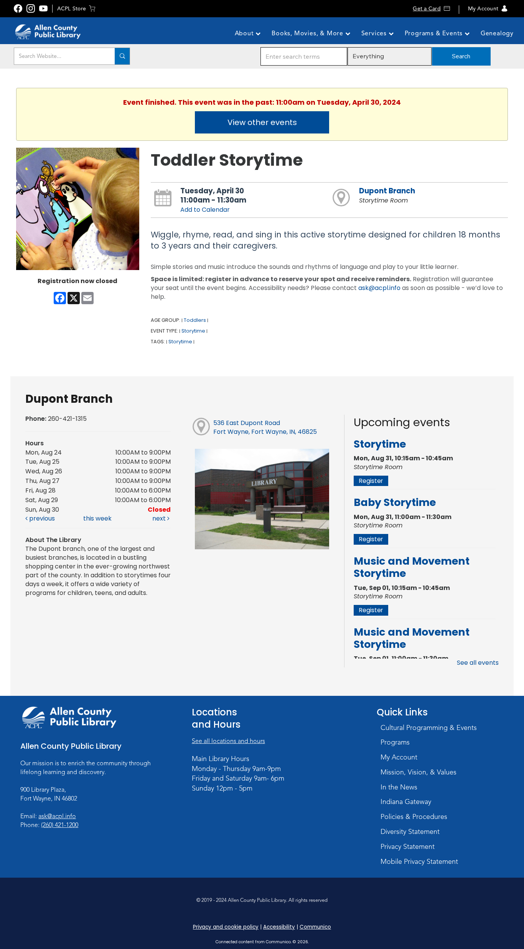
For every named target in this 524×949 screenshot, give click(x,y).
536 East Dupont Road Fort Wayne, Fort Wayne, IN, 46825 (265, 427)
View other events (262, 122)
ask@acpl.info (379, 287)
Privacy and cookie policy (226, 927)
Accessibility (279, 927)
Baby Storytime (395, 502)
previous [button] (41, 518)
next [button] (159, 518)
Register (371, 481)
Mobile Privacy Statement (419, 861)
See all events (478, 662)
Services (375, 33)
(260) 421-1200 (59, 825)
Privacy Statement (408, 846)
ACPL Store (71, 8)
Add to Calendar (205, 209)
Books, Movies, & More (308, 33)
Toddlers (195, 320)
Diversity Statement (410, 831)
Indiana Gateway (406, 801)
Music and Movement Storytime (412, 567)
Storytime (193, 331)
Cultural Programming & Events (429, 727)
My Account (483, 8)
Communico (315, 927)
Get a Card (426, 8)
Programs (395, 742)
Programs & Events (435, 33)
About (245, 33)
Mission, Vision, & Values (418, 772)
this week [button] (97, 518)
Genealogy (497, 33)
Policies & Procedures (414, 816)
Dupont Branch (387, 191)
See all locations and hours (228, 741)
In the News (399, 787)
